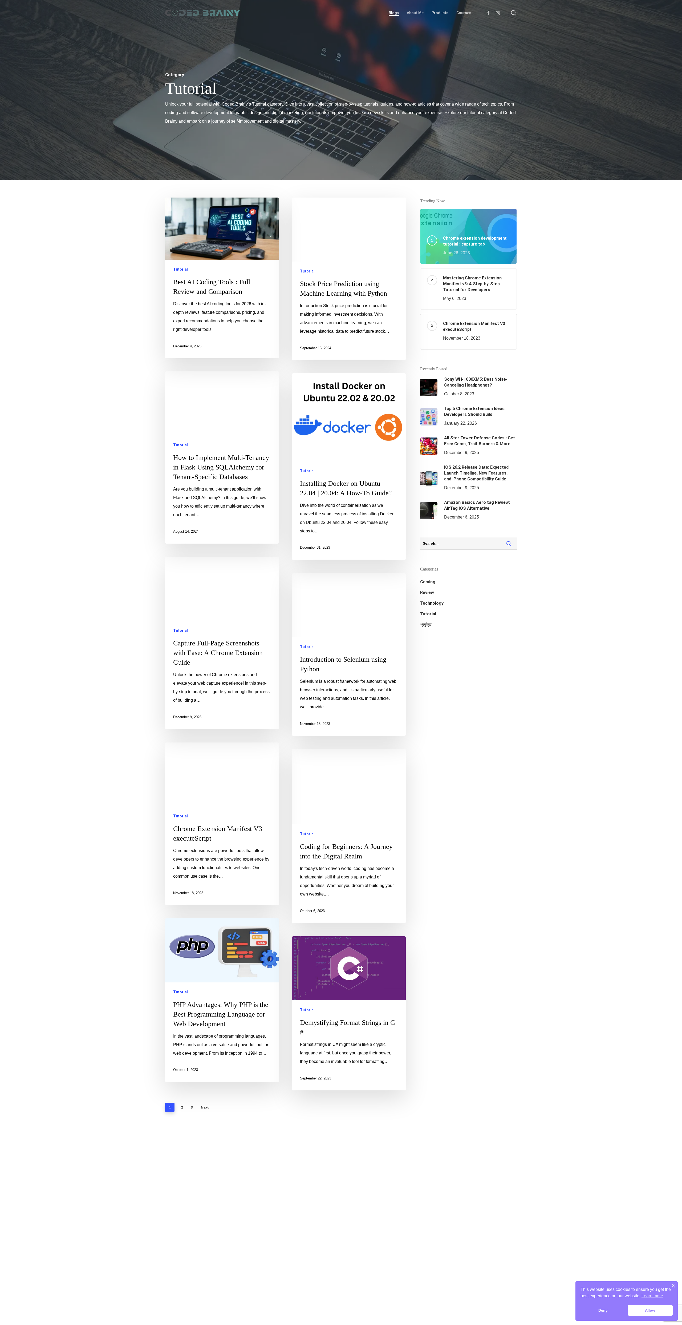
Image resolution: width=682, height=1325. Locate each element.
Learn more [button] (652, 1296)
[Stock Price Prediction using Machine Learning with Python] (349, 279)
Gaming (427, 581)
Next (205, 1107)
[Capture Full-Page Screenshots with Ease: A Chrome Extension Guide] (222, 643)
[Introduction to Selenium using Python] (349, 654)
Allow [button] (650, 1310)
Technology (432, 603)
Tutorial (180, 269)
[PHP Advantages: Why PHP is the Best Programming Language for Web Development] (222, 1000)
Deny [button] (603, 1310)
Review (427, 592)
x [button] (673, 1285)
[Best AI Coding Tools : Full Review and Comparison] (222, 278)
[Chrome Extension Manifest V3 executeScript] (222, 823)
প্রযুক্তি (425, 624)
